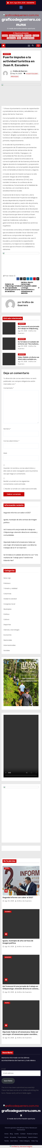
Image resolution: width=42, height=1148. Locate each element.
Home (6, 1134)
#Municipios (14, 76)
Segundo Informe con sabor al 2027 (17, 513)
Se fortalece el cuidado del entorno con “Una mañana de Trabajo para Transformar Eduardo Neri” (21, 558)
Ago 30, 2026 (22, 331)
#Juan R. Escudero (32, 73)
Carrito (16, 1134)
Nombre (7, 429)
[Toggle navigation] (29, 45)
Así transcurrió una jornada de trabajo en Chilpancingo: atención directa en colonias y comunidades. (20, 532)
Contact (22, 1134)
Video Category (25, 1141)
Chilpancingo (11, 38)
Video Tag (34, 1141)
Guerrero (4, 35)
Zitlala (19, 38)
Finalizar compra (32, 1134)
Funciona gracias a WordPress (15, 1128)
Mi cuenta (13, 1137)
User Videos (14, 1141)
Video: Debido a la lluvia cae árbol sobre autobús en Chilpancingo (28, 359)
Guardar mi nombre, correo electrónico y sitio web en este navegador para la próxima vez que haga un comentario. (20, 471)
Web (5, 453)
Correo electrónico (11, 441)
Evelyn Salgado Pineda (16, 35)
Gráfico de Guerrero (20, 71)
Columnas (8, 911)
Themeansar (21, 1130)
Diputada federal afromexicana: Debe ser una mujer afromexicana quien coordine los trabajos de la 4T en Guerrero (20, 545)
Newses (32, 1128)
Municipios (28, 35)
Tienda (6, 1141)
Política (7, 868)
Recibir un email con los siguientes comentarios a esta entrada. (16, 482)
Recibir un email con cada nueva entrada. (21, 489)
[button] (33, 45)
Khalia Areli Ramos (28, 38)
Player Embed (22, 1137)
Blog (11, 1134)
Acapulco (36, 35)
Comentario (8, 388)
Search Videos (33, 1137)
